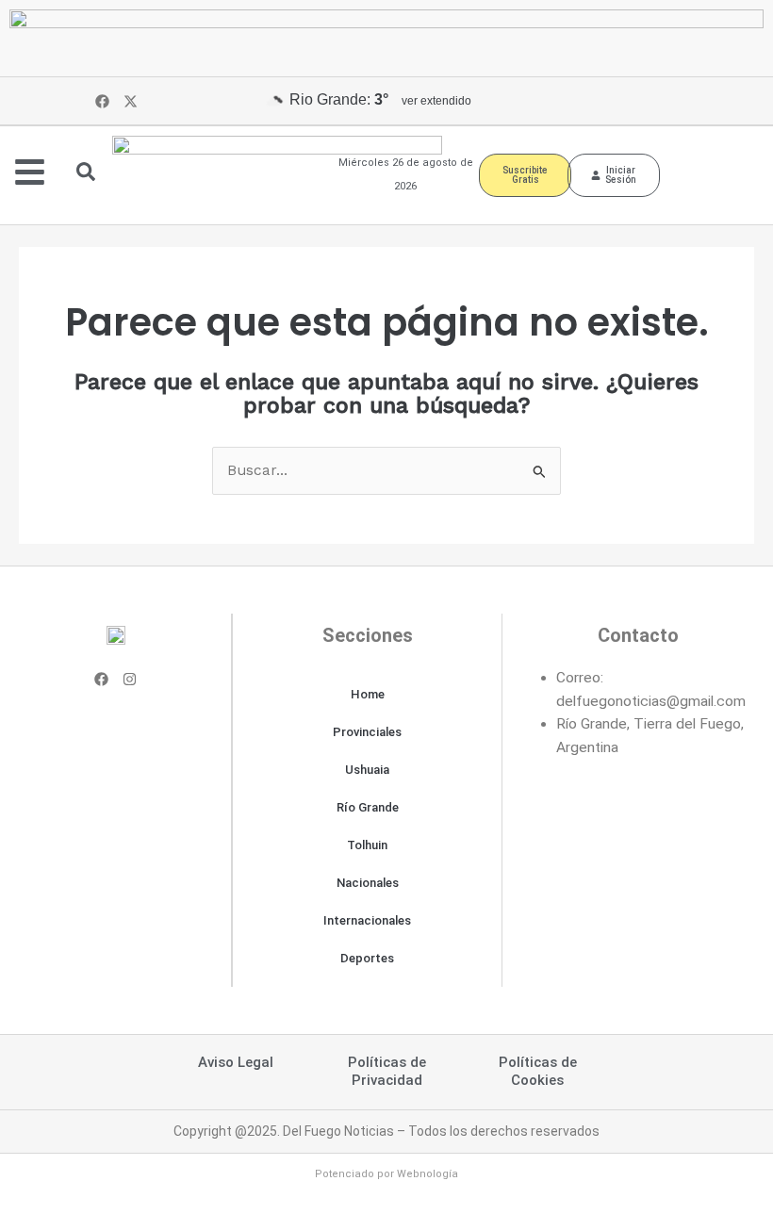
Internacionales (367, 920)
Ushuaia (367, 770)
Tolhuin (367, 845)
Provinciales (367, 732)
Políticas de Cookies (538, 1072)
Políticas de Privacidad (387, 1072)
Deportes (367, 958)
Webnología (427, 1174)
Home (368, 694)
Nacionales (368, 883)
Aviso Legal (235, 1062)
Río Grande (368, 807)
